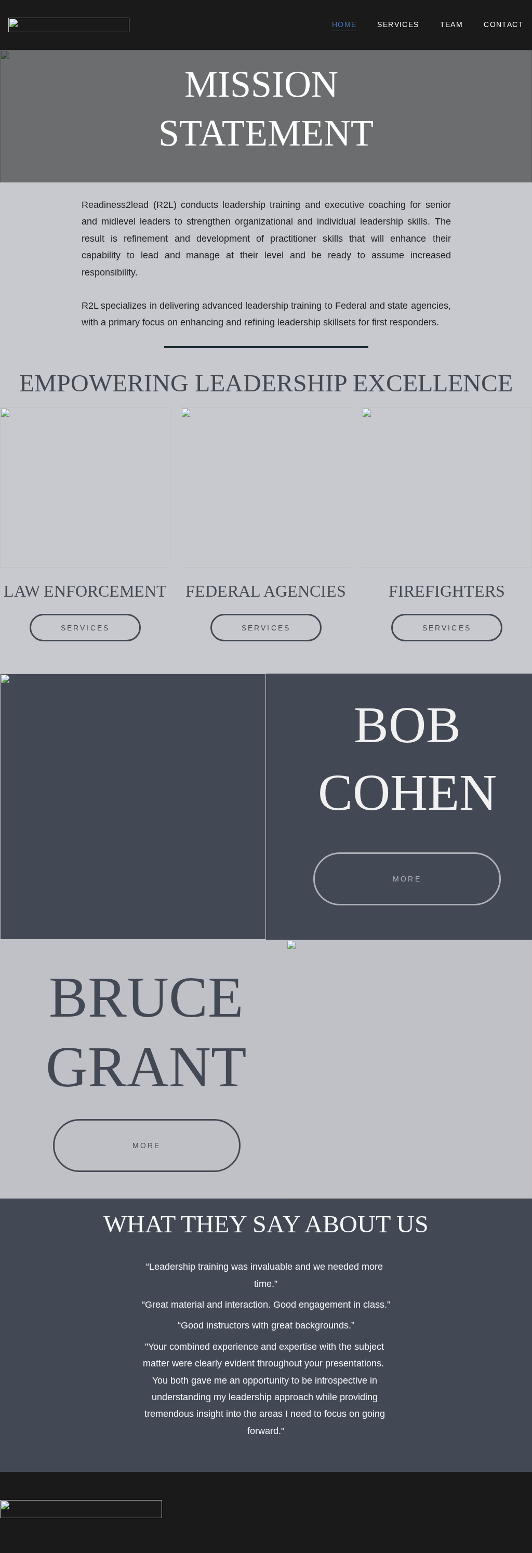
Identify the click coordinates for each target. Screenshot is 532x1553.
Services (398, 24)
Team (451, 24)
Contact (504, 24)
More (407, 879)
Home (344, 24)
